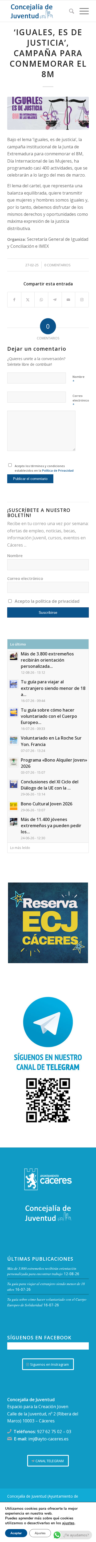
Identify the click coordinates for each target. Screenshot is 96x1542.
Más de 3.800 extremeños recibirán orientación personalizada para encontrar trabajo (41, 1271)
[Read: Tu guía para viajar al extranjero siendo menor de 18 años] (13, 684)
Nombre (79, 379)
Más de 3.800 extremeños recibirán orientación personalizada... (47, 660)
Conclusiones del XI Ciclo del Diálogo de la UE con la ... (49, 785)
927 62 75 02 (49, 1432)
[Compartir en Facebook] (14, 299)
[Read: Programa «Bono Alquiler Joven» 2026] (13, 762)
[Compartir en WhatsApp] (41, 299)
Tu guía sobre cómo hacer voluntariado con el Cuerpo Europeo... (49, 716)
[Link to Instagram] (82, 299)
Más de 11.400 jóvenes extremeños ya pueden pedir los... (51, 825)
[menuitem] (69, 11)
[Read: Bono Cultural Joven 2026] (13, 806)
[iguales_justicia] (48, 113)
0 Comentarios (57, 265)
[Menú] (81, 11)
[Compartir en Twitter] (28, 299)
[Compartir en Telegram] (55, 299)
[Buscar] (69, 11)
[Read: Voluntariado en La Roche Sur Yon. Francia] (13, 740)
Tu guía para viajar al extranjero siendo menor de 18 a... (53, 688)
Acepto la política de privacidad (47, 601)
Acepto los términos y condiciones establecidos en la (44, 468)
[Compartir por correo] (68, 299)
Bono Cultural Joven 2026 (46, 804)
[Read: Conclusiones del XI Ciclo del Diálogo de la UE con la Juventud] (13, 784)
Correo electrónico (81, 400)
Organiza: (17, 239)
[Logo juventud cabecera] (40, 11)
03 (68, 1432)
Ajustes (40, 1533)
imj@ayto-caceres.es (48, 1439)
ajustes (68, 1523)
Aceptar (16, 1533)
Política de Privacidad (58, 470)
